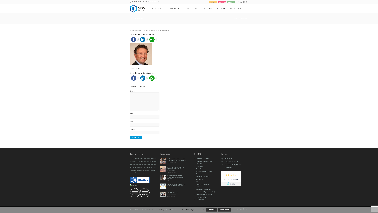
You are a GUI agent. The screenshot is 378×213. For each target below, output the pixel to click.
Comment (133, 91)
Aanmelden (222, 2)
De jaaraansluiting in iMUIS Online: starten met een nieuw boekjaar (175, 168)
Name (132, 113)
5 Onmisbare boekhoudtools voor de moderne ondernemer (176, 159)
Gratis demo (235, 9)
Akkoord (212, 210)
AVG (197, 187)
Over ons (221, 9)
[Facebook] (238, 2)
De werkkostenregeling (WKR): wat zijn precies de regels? (175, 177)
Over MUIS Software (202, 158)
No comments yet (164, 30)
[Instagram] (243, 2)
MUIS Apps (208, 9)
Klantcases (199, 174)
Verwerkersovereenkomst (204, 194)
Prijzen (213, 2)
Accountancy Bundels (202, 176)
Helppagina (199, 179)
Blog (187, 9)
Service (196, 9)
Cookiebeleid (200, 199)
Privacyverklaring (201, 197)
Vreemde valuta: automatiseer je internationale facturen (176, 184)
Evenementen (200, 166)
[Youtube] (246, 2)
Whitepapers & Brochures (204, 171)
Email (132, 121)
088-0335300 (136, 2)
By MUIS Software (150, 30)
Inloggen (230, 2)
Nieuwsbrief (199, 169)
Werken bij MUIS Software (204, 161)
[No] (376, 210)
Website (132, 129)
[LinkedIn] (240, 2)
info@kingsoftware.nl (152, 2)
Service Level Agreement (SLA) (205, 192)
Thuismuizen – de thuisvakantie (172, 193)
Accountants (174, 9)
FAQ (197, 181)
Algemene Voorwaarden (203, 189)
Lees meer (224, 210)
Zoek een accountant (202, 184)
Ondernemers (158, 9)
